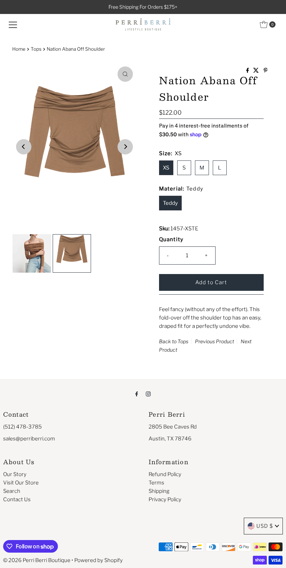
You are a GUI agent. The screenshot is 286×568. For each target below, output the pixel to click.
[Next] (125, 146)
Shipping (159, 491)
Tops (36, 49)
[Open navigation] (12, 24)
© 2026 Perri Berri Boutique (36, 560)
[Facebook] (136, 393)
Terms (156, 483)
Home (18, 49)
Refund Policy (165, 474)
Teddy (170, 203)
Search (11, 491)
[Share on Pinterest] (266, 70)
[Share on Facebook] (248, 70)
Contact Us (17, 499)
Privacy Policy (165, 499)
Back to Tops (173, 341)
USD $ (264, 526)
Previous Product (214, 341)
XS (166, 168)
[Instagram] (148, 393)
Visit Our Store (21, 483)
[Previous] (23, 146)
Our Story (15, 474)
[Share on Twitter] (256, 70)
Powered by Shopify (98, 560)
